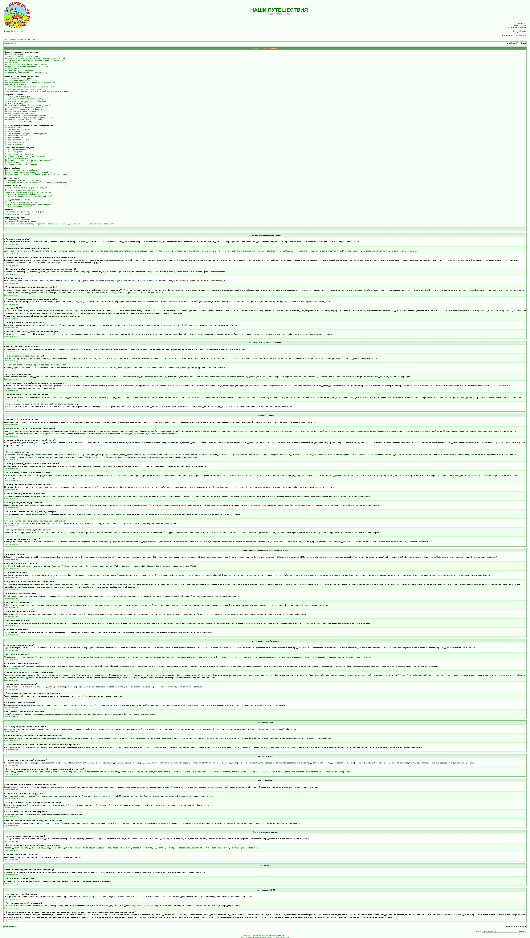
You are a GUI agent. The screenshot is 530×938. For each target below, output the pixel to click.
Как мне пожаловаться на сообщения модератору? (25, 115)
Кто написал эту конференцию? (17, 220)
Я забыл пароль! (11, 62)
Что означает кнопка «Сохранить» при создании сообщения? (29, 117)
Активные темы (30, 40)
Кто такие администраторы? (16, 150)
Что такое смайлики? (13, 132)
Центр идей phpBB (152, 905)
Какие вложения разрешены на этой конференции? (25, 212)
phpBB (260, 935)
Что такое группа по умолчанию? (18, 162)
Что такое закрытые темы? (15, 142)
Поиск (523, 32)
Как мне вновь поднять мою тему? (18, 122)
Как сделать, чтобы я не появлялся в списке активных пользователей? (34, 60)
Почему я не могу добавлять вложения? (21, 111)
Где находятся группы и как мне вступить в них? (24, 156)
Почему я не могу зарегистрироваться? (20, 71)
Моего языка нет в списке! (15, 85)
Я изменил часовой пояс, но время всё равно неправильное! (29, 83)
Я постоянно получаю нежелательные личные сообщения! (29, 172)
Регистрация (18, 32)
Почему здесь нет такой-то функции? (20, 222)
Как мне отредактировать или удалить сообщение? (25, 99)
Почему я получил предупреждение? (19, 113)
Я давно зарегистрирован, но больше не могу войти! (26, 67)
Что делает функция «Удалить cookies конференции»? (27, 73)
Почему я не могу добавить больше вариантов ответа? (27, 105)
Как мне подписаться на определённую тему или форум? (28, 204)
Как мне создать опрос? (14, 103)
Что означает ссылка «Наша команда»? (21, 164)
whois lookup (176, 915)
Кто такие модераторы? (14, 152)
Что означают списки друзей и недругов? (21, 180)
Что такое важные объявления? (17, 136)
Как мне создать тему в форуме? (18, 97)
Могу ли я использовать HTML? (17, 129)
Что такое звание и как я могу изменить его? (23, 89)
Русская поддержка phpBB (249, 937)
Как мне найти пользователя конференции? (22, 194)
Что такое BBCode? (12, 127)
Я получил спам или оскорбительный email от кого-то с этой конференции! (35, 174)
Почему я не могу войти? (14, 54)
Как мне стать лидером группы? (17, 158)
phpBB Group (88, 896)
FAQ (516, 32)
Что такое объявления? (14, 138)
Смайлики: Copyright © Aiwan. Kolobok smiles (274, 937)
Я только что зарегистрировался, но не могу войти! (25, 64)
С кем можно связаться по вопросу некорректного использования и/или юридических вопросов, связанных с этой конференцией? (59, 224)
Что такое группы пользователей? (18, 154)
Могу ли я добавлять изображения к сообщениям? (25, 134)
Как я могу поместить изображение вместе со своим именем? (30, 87)
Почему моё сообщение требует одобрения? (23, 120)
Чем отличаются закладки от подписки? (21, 202)
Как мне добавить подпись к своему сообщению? (25, 101)
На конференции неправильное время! (20, 81)
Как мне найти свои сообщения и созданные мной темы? (28, 196)
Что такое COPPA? (12, 69)
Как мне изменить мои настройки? (18, 79)
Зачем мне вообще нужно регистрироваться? (23, 56)
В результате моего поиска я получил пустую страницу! (27, 192)
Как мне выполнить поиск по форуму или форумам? (26, 188)
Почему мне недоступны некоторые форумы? (23, 109)
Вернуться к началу (11, 244)
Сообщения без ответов (13, 40)
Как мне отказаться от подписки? (18, 206)
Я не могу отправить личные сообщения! (21, 170)
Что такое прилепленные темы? (17, 140)
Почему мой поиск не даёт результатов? (21, 190)
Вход (7, 32)
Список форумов (11, 43)
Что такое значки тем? (13, 144)
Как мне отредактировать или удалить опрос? (23, 107)
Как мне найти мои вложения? (17, 214)
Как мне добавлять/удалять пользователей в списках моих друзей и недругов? (37, 182)
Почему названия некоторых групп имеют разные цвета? (28, 160)
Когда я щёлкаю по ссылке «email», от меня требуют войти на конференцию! (36, 91)
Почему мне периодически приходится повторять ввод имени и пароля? (34, 58)
